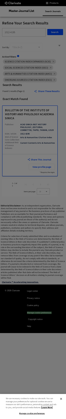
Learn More (47, 407)
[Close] (61, 398)
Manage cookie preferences (32, 413)
